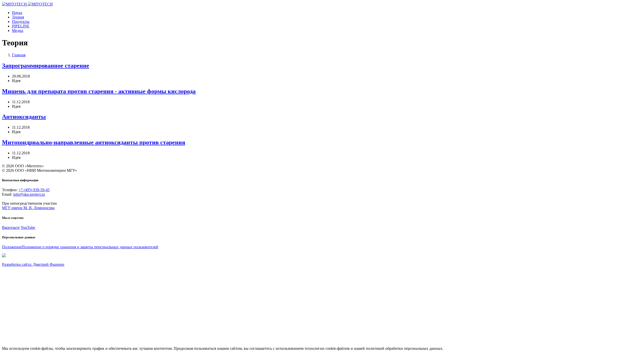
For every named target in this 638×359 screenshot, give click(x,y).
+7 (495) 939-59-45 (34, 190)
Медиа (17, 30)
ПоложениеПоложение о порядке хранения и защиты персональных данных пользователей (80, 247)
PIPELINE (20, 26)
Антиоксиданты (24, 116)
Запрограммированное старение (45, 65)
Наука (17, 12)
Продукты (20, 21)
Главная (18, 55)
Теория (18, 17)
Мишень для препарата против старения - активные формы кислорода (99, 91)
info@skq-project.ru (29, 194)
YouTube (28, 227)
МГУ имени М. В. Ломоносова (28, 208)
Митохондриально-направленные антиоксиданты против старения (93, 142)
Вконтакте (11, 227)
